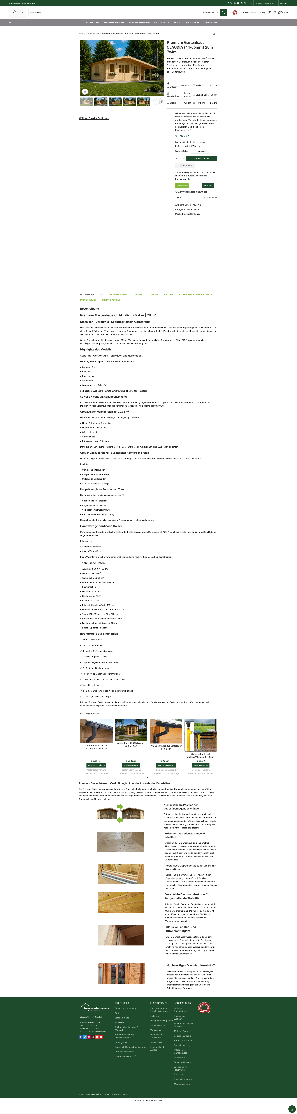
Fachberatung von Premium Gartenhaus (160, 1009)
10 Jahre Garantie (182, 1031)
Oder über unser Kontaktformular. (93, 1032)
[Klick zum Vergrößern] (85, 91)
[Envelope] (97, 1037)
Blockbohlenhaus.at (191, 214)
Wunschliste (156, 1042)
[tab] (87, 294)
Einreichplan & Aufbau (157, 1048)
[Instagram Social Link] (234, 3)
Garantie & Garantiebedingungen (130, 1047)
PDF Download (186, 165)
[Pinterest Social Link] (241, 3)
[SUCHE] (223, 12)
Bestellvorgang (122, 1017)
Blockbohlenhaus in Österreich (183, 1025)
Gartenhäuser (92, 33)
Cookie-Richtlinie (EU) (125, 1056)
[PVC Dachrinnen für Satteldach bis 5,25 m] (166, 731)
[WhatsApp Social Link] (244, 3)
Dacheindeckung (182, 1045)
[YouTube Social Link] (238, 3)
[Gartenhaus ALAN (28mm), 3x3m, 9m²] (131, 730)
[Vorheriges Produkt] (211, 34)
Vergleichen (156, 1030)
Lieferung (154, 1016)
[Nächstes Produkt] (216, 34)
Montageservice (182, 1084)
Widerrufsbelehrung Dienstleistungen (124, 1036)
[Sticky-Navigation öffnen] (10, 22)
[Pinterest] (89, 1037)
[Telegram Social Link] (216, 197)
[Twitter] (85, 1037)
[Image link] (234, 12)
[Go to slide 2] (149, 777)
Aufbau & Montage (183, 1040)
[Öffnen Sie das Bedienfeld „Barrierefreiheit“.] (292, 1109)
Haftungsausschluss (124, 1051)
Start (81, 33)
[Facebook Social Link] (228, 3)
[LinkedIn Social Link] (213, 197)
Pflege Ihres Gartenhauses (180, 1051)
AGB (117, 1013)
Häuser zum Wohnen (180, 1017)
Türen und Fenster (182, 1062)
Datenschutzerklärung (125, 1008)
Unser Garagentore (183, 1079)
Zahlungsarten (121, 1042)
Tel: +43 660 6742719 (88, 1025)
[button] (83, 102)
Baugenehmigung (182, 1036)
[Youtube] (101, 1037)
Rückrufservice (157, 1025)
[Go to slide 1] (147, 777)
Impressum (120, 1022)
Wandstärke (181, 151)
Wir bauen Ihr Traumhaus (156, 1036)
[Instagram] (93, 1037)
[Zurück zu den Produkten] (214, 34)
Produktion (179, 1057)
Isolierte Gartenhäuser (180, 1009)
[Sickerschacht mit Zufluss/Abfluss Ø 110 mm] (201, 735)
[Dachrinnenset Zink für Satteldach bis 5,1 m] (96, 731)
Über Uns (178, 1074)
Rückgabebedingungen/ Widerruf (126, 1028)
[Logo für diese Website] (17, 12)
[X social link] (231, 3)
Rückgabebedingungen (161, 1020)
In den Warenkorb (201, 158)
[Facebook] (81, 1037)
